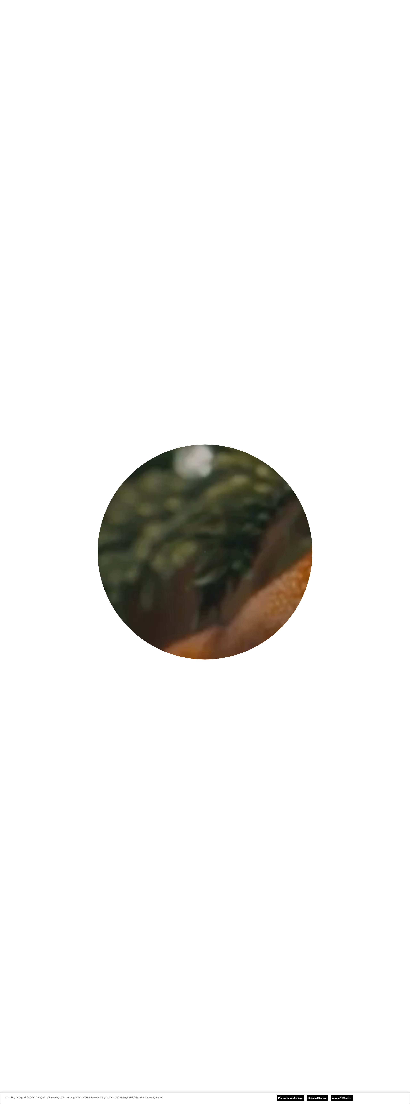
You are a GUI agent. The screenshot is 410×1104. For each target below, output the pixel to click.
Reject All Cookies (317, 1098)
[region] (205, 1098)
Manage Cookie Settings (290, 1098)
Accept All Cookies (341, 1098)
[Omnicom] (26, 7)
